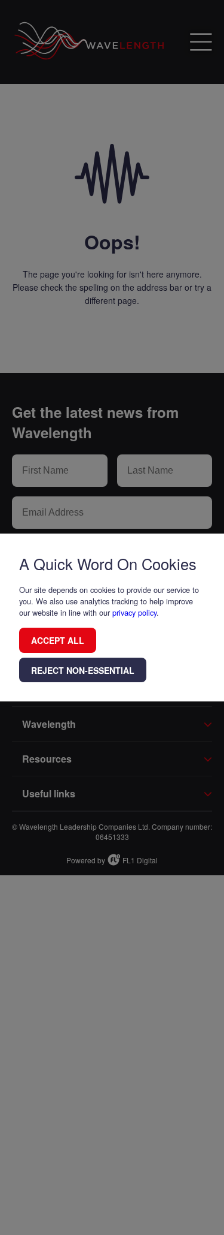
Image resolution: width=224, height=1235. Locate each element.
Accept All (57, 640)
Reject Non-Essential (82, 670)
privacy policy (134, 612)
